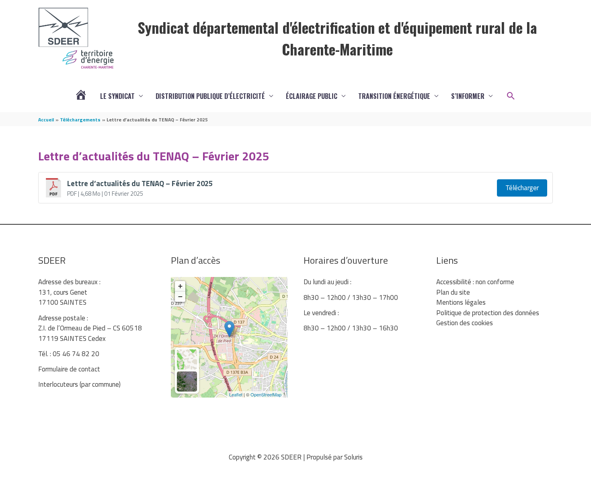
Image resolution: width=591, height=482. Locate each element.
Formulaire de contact (69, 369)
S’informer (467, 96)
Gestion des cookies (464, 323)
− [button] (180, 296)
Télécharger (522, 188)
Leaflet (235, 394)
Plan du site (453, 292)
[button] (511, 96)
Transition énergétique (394, 96)
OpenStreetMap (265, 394)
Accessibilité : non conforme (475, 282)
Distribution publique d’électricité (210, 96)
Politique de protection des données (487, 313)
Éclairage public (311, 96)
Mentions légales (461, 302)
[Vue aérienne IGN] (187, 381)
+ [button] (180, 286)
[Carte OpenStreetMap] (187, 359)
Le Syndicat (117, 96)
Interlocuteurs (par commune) (79, 384)
